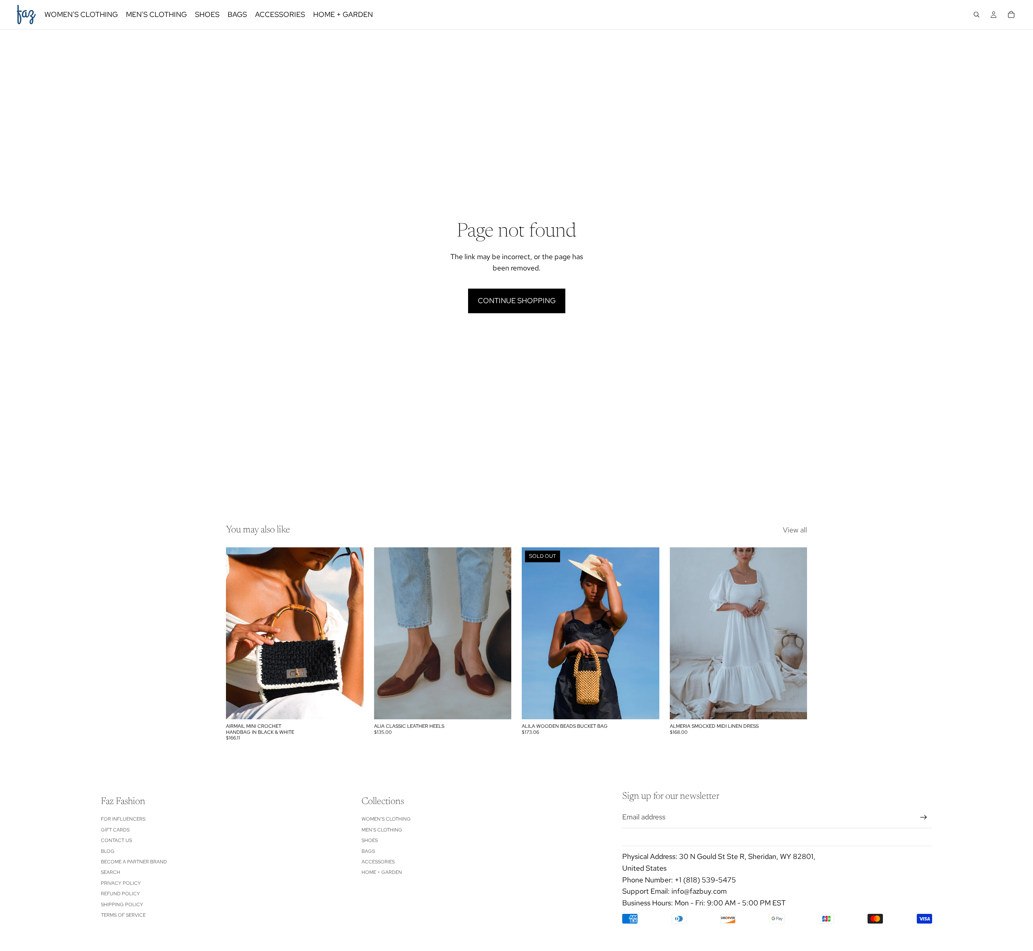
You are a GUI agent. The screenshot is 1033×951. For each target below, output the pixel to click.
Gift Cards (115, 829)
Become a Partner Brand (134, 862)
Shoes (370, 840)
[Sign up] (923, 817)
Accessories (378, 862)
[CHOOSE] (498, 707)
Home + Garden (382, 872)
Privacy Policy (121, 883)
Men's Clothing (382, 829)
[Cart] (1011, 14)
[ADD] (351, 707)
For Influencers (123, 819)
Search (110, 872)
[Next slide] (351, 633)
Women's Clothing (386, 819)
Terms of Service (123, 915)
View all (795, 529)
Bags (368, 851)
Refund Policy (120, 893)
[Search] (976, 14)
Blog (108, 851)
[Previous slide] (238, 633)
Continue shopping (517, 300)
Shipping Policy (122, 904)
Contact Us (116, 840)
